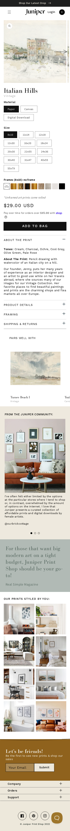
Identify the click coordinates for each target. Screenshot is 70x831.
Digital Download (19, 117)
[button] (9, 12)
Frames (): (19, 179)
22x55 (28, 151)
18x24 (44, 143)
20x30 (11, 151)
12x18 (42, 134)
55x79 (11, 168)
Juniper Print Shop (33, 824)
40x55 (44, 160)
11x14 (26, 134)
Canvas (28, 109)
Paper (11, 109)
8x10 (10, 134)
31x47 (28, 160)
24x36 (44, 151)
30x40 (11, 160)
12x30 (11, 143)
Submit (44, 767)
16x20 (27, 143)
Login (51, 12)
